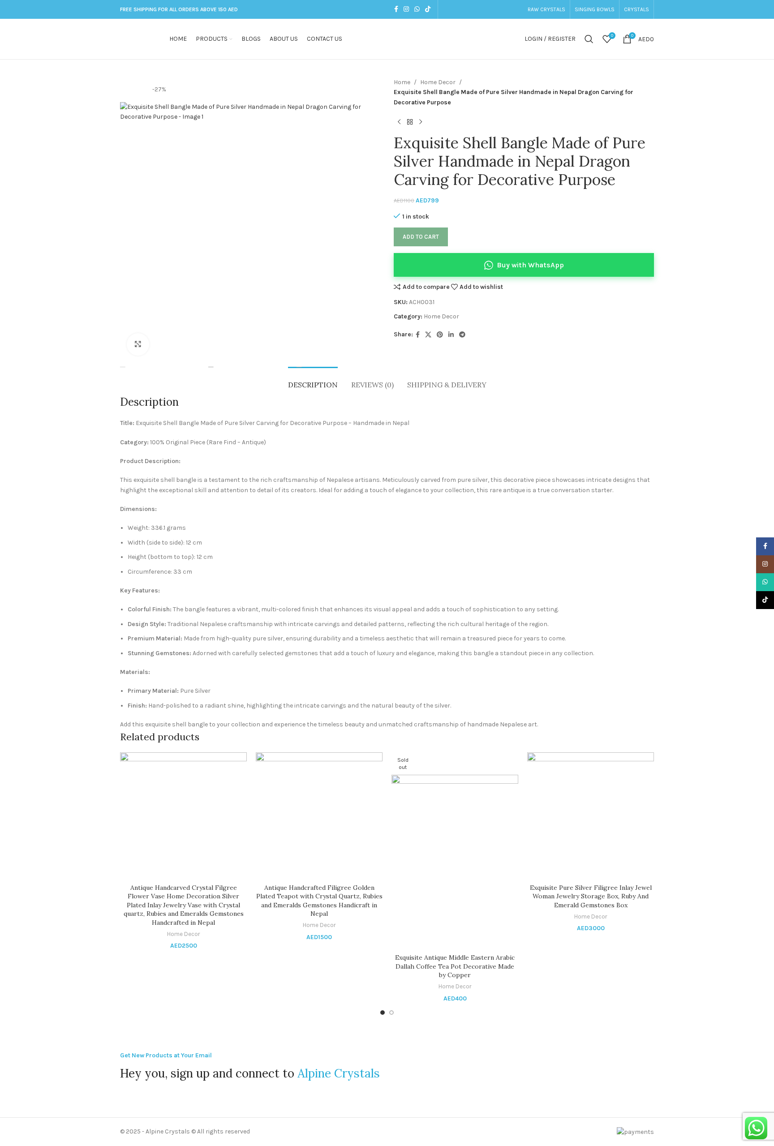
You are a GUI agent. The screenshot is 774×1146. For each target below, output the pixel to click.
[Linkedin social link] (451, 335)
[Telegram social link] (462, 335)
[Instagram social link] (406, 9)
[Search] (589, 39)
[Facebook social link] (396, 9)
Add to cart (421, 236)
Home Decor (438, 82)
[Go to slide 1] (382, 1012)
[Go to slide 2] (391, 1012)
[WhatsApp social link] (417, 9)
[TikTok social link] (427, 9)
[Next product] (420, 121)
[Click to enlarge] (138, 344)
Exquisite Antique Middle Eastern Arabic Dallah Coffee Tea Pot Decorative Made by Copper (455, 966)
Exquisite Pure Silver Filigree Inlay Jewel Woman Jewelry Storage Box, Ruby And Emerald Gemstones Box (591, 896)
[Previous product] (399, 121)
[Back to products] (409, 121)
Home (402, 82)
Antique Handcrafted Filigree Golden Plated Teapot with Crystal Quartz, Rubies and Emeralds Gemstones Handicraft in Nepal (319, 901)
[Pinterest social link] (440, 335)
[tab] (313, 380)
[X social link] (428, 335)
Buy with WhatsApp (530, 265)
